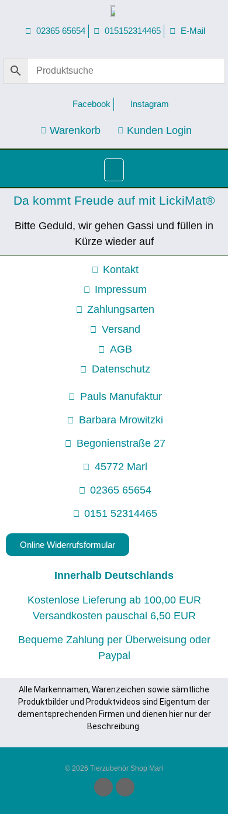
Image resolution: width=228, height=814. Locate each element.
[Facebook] (103, 787)
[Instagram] (125, 787)
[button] (114, 170)
